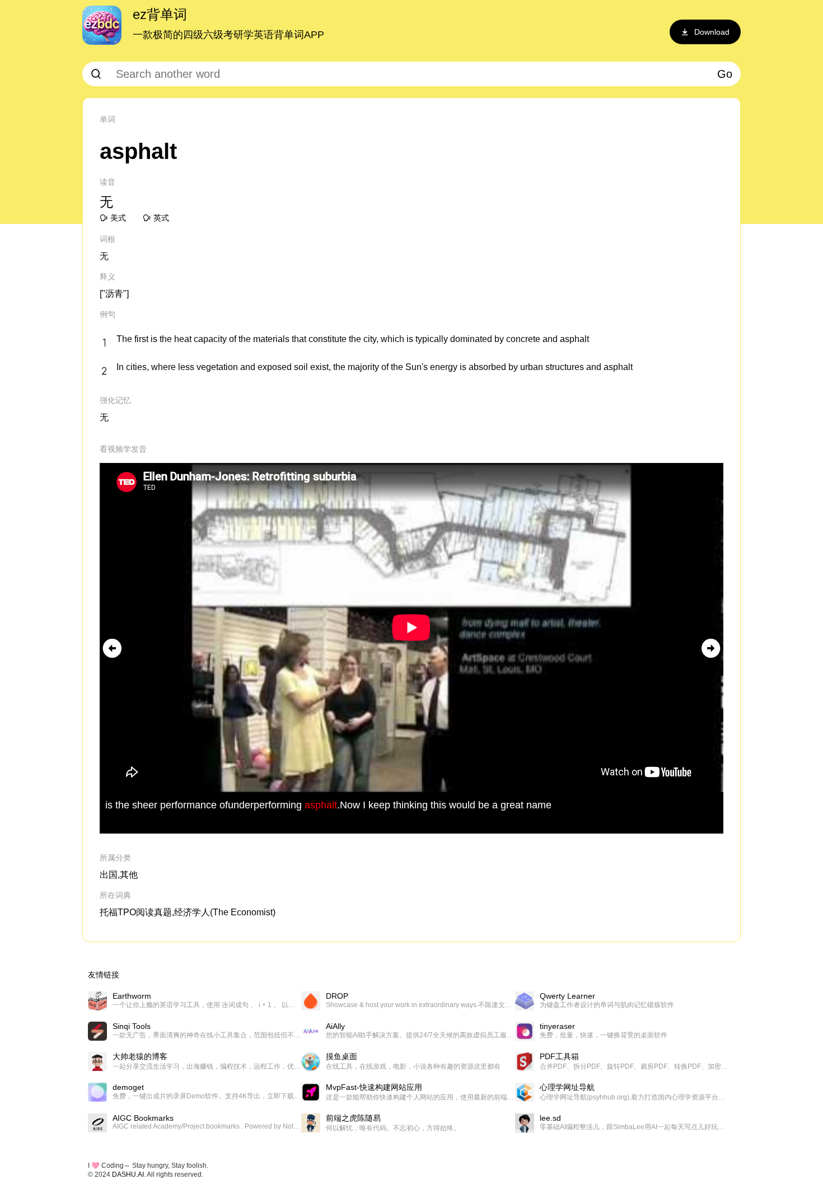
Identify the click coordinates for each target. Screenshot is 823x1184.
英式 (161, 217)
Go (724, 74)
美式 (118, 217)
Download (712, 31)
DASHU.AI (128, 1174)
